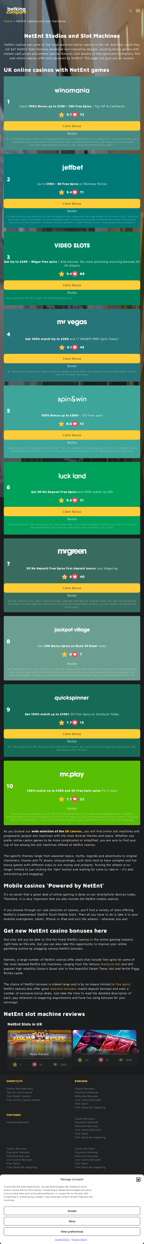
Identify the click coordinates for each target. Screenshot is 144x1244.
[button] (138, 1179)
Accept (72, 1210)
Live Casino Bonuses (88, 1099)
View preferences (72, 1231)
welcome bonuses (63, 988)
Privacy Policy (79, 1239)
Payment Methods (86, 1092)
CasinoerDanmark (18, 1122)
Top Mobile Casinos (19, 1096)
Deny (72, 1221)
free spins (123, 984)
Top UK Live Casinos (19, 1092)
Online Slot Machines (20, 1088)
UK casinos (73, 831)
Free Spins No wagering (90, 1107)
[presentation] (136, 1051)
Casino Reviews (85, 1088)
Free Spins (81, 1103)
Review (72, 133)
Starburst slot (110, 964)
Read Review (39, 1054)
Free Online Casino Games (23, 1099)
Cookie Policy (62, 1239)
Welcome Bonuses (86, 1096)
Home (8, 21)
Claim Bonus (72, 126)
